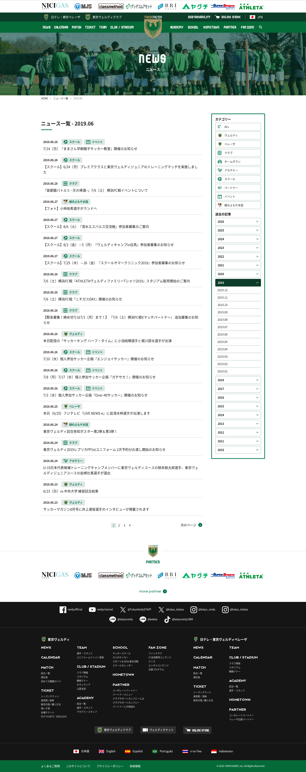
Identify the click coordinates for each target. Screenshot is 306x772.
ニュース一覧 (60, 98)
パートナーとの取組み (124, 706)
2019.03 (223, 357)
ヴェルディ (231, 135)
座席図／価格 (200, 696)
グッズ (152, 661)
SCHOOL (193, 27)
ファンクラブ (155, 653)
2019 (221, 283)
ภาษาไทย (196, 751)
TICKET (90, 27)
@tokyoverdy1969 (182, 619)
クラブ (228, 153)
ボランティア (83, 684)
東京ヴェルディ (59, 639)
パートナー (231, 188)
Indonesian (226, 751)
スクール (229, 179)
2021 (221, 265)
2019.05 (223, 342)
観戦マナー (82, 680)
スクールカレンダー (123, 665)
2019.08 (223, 320)
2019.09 (223, 312)
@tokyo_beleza (175, 609)
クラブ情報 (82, 672)
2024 (221, 239)
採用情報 (135, 766)
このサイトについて (78, 766)
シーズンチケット (50, 696)
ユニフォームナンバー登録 (90, 657)
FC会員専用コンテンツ (160, 657)
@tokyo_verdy (206, 609)
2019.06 (223, 334)
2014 (221, 415)
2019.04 (223, 349)
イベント (229, 197)
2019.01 (223, 371)
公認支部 (81, 688)
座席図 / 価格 (47, 700)
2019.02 (223, 364)
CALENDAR (61, 27)
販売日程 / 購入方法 (51, 704)
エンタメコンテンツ (159, 665)
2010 (221, 450)
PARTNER (230, 27)
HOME (44, 98)
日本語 (85, 751)
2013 (221, 424)
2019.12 (223, 290)
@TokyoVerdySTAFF (139, 609)
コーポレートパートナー (125, 690)
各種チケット (47, 712)
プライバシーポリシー (110, 766)
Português (166, 751)
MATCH (77, 27)
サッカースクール (122, 653)
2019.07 (223, 327)
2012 (221, 432)
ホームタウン (232, 162)
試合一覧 (45, 673)
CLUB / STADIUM (122, 27)
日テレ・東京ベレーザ (65, 17)
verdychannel (105, 609)
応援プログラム (156, 669)
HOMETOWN (211, 27)
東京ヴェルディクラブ (107, 17)
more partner (150, 591)
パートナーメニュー (123, 694)
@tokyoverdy (125, 619)
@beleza (152, 619)
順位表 (44, 677)
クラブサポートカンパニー (126, 702)
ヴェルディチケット (161, 730)
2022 (221, 256)
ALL (226, 127)
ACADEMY (176, 27)
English (110, 751)
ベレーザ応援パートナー (241, 719)
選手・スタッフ (85, 653)
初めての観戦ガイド (51, 681)
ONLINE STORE (231, 17)
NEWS (47, 27)
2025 (221, 230)
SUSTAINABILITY (199, 17)
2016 (221, 398)
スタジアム (82, 676)
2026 (221, 222)
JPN (260, 17)
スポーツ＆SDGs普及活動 (125, 661)
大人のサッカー (120, 657)
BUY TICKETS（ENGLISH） (54, 716)
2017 (221, 389)
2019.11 (223, 297)
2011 (221, 441)
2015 (221, 406)
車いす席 (45, 708)
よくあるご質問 (50, 766)
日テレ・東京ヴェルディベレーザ (223, 639)
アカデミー (231, 170)
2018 (221, 380)
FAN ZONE (247, 27)
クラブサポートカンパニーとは (128, 698)
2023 (221, 248)
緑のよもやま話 (233, 205)
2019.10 (223, 305)
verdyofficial (75, 609)
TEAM (103, 27)
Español (137, 751)
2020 (221, 274)
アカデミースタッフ (87, 711)
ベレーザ (229, 144)
